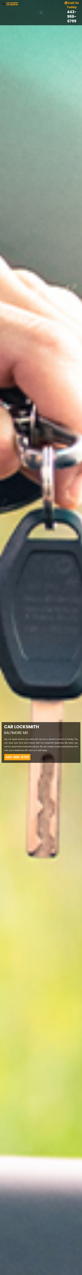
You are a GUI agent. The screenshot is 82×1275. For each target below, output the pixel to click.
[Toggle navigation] (41, 13)
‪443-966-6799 (72, 16)
